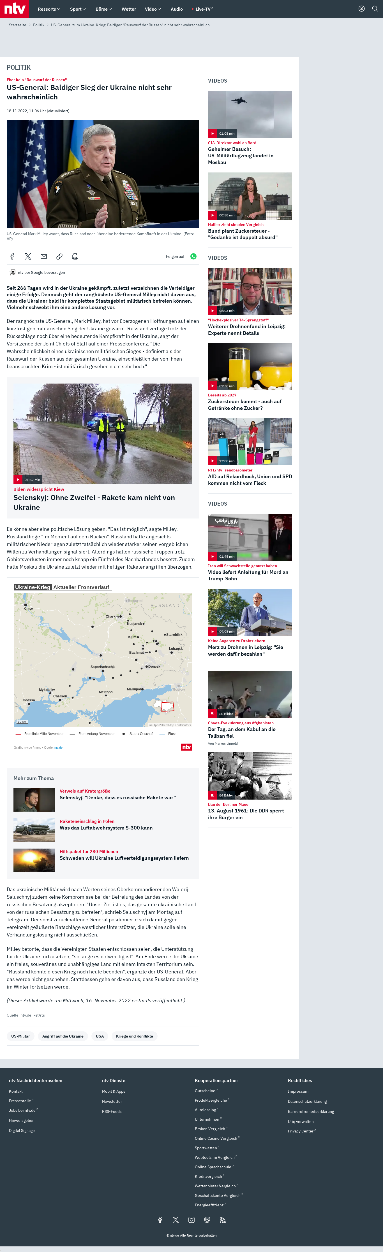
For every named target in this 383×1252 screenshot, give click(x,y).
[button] (103, 181)
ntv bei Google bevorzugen (41, 272)
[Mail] (43, 256)
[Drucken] (75, 256)
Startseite (17, 24)
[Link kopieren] (59, 256)
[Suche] (375, 9)
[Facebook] (12, 256)
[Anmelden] (361, 9)
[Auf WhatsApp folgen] (193, 256)
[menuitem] (58, 9)
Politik (38, 24)
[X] (28, 256)
